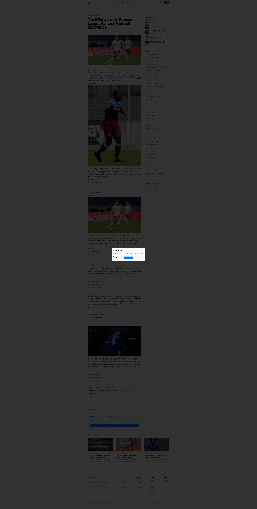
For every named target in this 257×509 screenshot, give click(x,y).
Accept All (129, 257)
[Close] (143, 249)
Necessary (118, 257)
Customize (139, 257)
